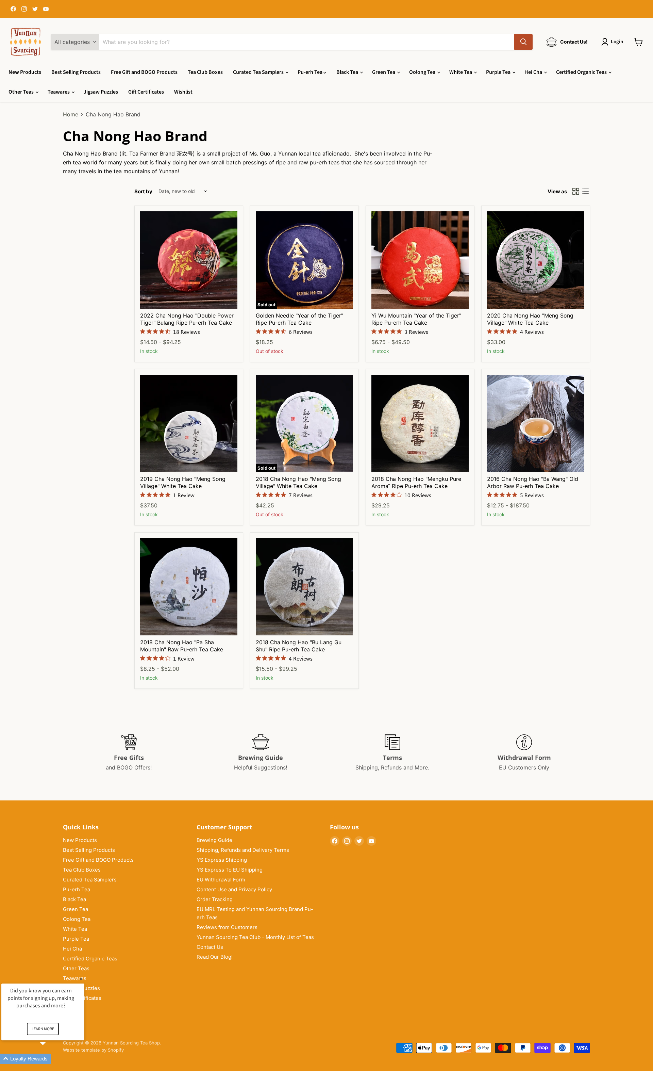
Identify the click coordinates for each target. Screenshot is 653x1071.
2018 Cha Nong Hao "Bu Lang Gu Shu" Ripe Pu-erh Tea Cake (298, 646)
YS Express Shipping (222, 860)
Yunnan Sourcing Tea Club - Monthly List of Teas (255, 937)
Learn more (43, 1029)
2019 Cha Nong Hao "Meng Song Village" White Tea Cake (182, 482)
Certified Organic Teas (582, 72)
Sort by (143, 191)
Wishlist (183, 92)
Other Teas (22, 92)
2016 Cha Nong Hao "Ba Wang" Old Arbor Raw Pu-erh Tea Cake (532, 482)
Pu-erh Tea (310, 72)
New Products (25, 72)
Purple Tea (499, 72)
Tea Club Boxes (205, 72)
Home (70, 114)
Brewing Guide (214, 840)
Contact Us (210, 947)
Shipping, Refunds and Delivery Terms (243, 850)
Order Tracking (215, 899)
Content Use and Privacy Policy (234, 889)
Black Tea (347, 72)
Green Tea (384, 72)
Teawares (59, 92)
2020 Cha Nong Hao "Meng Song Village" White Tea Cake (530, 319)
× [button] (81, 979)
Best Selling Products (76, 72)
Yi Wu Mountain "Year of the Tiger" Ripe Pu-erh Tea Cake (416, 319)
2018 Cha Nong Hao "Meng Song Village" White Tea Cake (298, 482)
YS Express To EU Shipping (230, 869)
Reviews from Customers (227, 927)
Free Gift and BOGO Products (144, 72)
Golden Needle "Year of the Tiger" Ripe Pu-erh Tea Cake (299, 319)
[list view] (585, 191)
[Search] (523, 42)
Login (617, 41)
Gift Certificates (146, 92)
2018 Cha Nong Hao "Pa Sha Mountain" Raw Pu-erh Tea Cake (181, 646)
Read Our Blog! (215, 957)
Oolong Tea (422, 72)
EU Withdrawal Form (221, 879)
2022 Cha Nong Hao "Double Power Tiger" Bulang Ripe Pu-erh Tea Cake (187, 319)
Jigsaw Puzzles (101, 92)
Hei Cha (533, 72)
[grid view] (576, 191)
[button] (51, 1059)
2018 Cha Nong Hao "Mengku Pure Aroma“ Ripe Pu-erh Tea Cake (416, 482)
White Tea (461, 72)
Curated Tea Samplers (259, 72)
